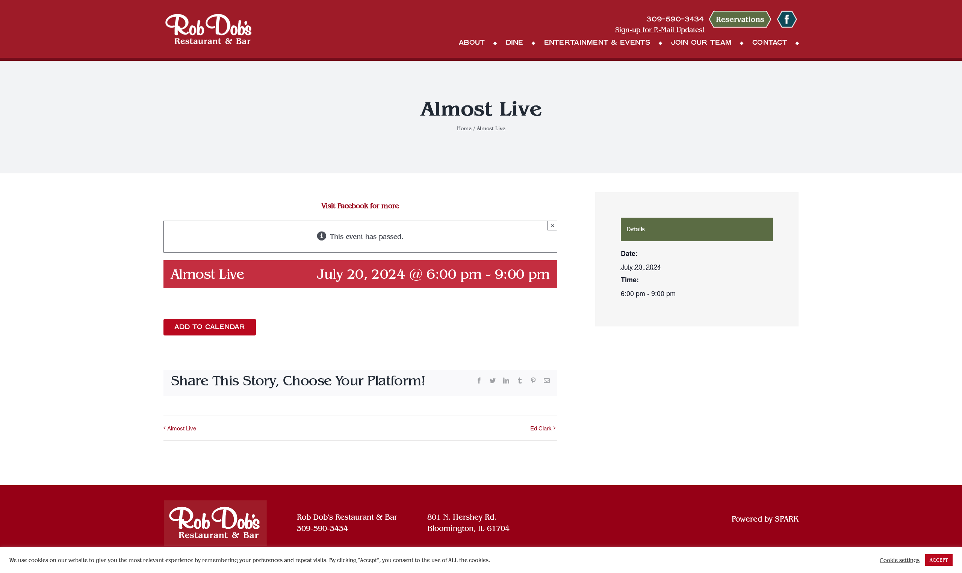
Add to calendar (209, 327)
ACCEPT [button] (939, 560)
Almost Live (181, 428)
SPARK (787, 518)
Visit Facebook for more (360, 206)
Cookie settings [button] (900, 560)
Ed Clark (541, 428)
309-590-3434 (322, 528)
